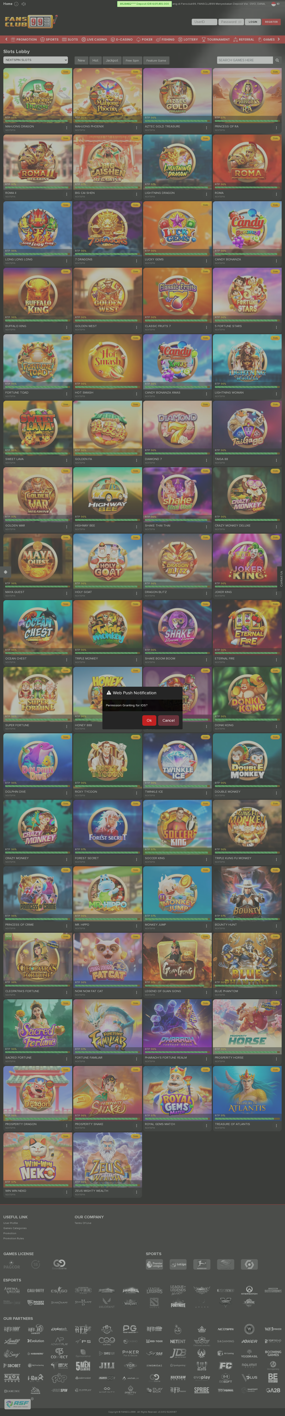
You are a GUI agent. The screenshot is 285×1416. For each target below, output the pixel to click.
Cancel (169, 720)
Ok (149, 720)
